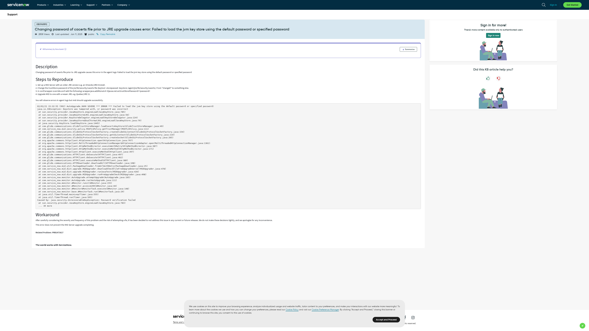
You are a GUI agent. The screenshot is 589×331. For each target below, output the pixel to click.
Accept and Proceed (386, 319)
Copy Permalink (107, 34)
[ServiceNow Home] (18, 5)
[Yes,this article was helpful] (488, 78)
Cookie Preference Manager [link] (325, 309)
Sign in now (493, 35)
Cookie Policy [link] (292, 309)
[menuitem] (43, 5)
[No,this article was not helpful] (498, 78)
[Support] (12, 14)
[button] (183, 322)
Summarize (410, 49)
